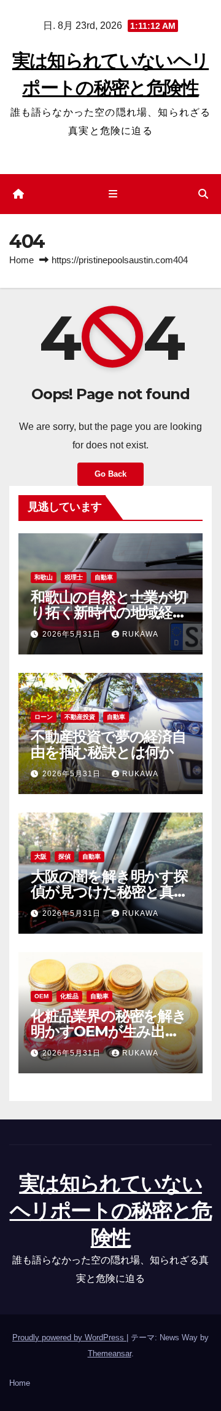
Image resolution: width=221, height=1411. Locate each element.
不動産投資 (79, 716)
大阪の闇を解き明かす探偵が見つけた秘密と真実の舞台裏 (109, 891)
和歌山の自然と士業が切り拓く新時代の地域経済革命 (109, 612)
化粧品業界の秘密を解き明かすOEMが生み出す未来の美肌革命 (109, 1031)
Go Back (110, 474)
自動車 (104, 577)
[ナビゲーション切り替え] (112, 194)
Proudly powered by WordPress (69, 1337)
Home (21, 260)
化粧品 (69, 996)
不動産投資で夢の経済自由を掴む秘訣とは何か (108, 744)
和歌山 (43, 577)
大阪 (40, 856)
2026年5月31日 (72, 634)
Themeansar (109, 1353)
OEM (41, 996)
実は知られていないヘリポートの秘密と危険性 (111, 1210)
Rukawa (140, 634)
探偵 (64, 856)
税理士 (73, 577)
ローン (43, 716)
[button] (203, 194)
